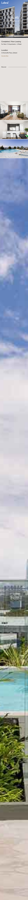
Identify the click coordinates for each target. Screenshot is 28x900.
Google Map (4, 56)
